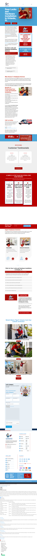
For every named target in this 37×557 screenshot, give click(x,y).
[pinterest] (24, 461)
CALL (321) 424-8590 (28, 475)
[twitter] (24, 459)
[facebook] (20, 459)
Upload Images (8, 405)
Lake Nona (8, 42)
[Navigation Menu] (31, 4)
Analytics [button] (1, 526)
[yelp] (22, 461)
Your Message (8, 407)
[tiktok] (27, 461)
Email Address (8, 398)
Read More (18, 341)
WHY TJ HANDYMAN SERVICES (25, 44)
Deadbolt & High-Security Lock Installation (11, 53)
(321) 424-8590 (28, 4)
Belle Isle (6, 43)
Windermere (16, 42)
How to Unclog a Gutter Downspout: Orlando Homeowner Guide (18, 357)
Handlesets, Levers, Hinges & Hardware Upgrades (11, 71)
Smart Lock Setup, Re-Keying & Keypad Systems (11, 68)
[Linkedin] (27, 459)
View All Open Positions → (25, 312)
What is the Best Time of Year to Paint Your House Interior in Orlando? (18, 374)
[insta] (22, 459)
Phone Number (15, 398)
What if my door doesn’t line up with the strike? (13, 282)
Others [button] (1, 534)
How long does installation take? (11, 290)
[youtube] (29, 459)
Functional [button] (1, 517)
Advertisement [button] (2, 530)
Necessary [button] (1, 496)
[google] (20, 461)
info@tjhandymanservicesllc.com (11, 444)
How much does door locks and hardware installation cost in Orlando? (17, 271)
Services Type (8, 402)
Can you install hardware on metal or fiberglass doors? (14, 285)
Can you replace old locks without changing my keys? (14, 277)
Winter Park (12, 42)
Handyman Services (8, 34)
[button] (18, 165)
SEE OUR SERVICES (25, 54)
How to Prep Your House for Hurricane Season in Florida (18, 339)
